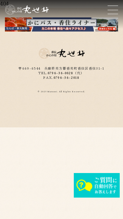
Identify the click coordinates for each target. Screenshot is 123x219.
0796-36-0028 (60, 73)
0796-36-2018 (67, 77)
